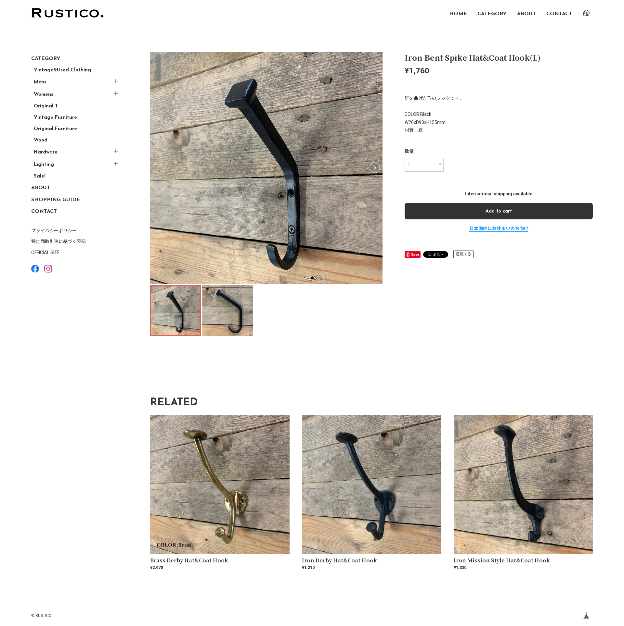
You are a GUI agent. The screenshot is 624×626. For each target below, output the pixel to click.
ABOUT (526, 14)
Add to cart (499, 211)
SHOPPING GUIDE (55, 200)
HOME (458, 14)
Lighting (44, 164)
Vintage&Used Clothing (62, 70)
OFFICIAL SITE (45, 252)
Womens (43, 94)
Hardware (46, 152)
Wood (40, 140)
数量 (409, 151)
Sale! (40, 176)
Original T (46, 106)
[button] (375, 168)
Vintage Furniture (55, 117)
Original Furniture (55, 129)
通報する (463, 254)
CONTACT (559, 14)
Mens (40, 82)
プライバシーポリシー (54, 230)
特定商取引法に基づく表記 (58, 241)
